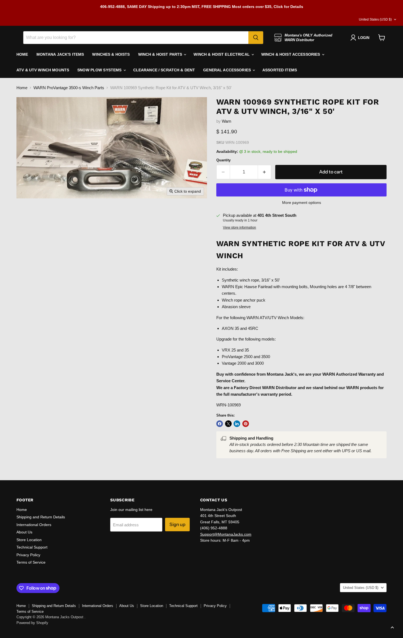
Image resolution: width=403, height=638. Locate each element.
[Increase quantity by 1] (264, 172)
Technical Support (31, 547)
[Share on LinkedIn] (237, 423)
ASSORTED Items (279, 70)
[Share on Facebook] (219, 423)
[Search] (255, 37)
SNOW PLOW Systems (100, 70)
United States (375, 19)
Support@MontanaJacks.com (225, 534)
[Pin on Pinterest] (245, 423)
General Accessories (227, 70)
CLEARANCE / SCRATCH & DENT (164, 70)
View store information (239, 227)
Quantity (223, 160)
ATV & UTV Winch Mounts (42, 70)
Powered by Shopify (32, 623)
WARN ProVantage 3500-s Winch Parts (68, 87)
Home (21, 87)
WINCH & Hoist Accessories (291, 54)
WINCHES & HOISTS (111, 54)
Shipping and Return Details (40, 517)
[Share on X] (228, 423)
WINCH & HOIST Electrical (222, 54)
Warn (226, 121)
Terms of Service (31, 562)
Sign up (177, 524)
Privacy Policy (28, 555)
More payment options (301, 202)
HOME (22, 54)
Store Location (29, 540)
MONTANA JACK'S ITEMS (60, 54)
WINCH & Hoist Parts (160, 54)
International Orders (33, 524)
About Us (24, 532)
